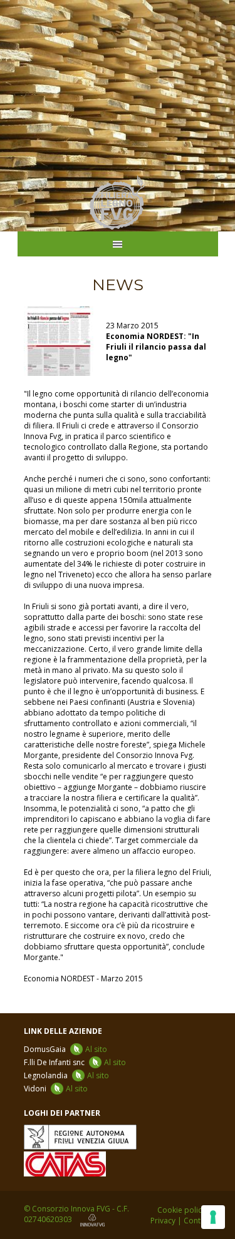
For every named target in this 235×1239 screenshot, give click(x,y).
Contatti (198, 1220)
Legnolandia (66, 1075)
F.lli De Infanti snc (75, 1062)
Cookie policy (181, 1210)
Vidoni (56, 1088)
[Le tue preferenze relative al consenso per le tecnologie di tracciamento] (213, 1217)
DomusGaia (65, 1049)
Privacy (162, 1220)
